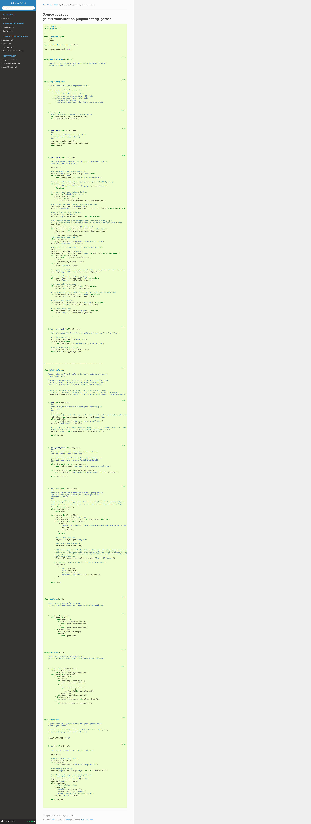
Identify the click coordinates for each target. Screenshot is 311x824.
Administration (8, 27)
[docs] (123, 57)
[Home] (44, 5)
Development (8, 40)
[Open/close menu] (1, 19)
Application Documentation (13, 51)
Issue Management (10, 67)
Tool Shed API (8, 47)
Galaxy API (7, 44)
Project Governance (10, 60)
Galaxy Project (19, 3)
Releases (6, 18)
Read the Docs (87, 820)
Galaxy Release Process (11, 63)
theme (67, 820)
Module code (52, 5)
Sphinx (54, 820)
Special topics (8, 31)
